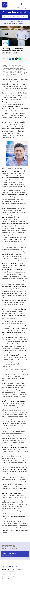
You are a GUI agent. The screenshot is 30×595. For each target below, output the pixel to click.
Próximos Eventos (7, 579)
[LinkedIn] (10, 59)
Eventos (20, 23)
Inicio (5, 21)
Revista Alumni (17, 12)
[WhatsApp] (19, 59)
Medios (4, 581)
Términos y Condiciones (8, 571)
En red (13, 23)
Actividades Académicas (16, 21)
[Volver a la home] (5, 8)
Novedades (18, 579)
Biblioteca (16, 577)
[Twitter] (16, 59)
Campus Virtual (7, 577)
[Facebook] (13, 59)
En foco (5, 23)
